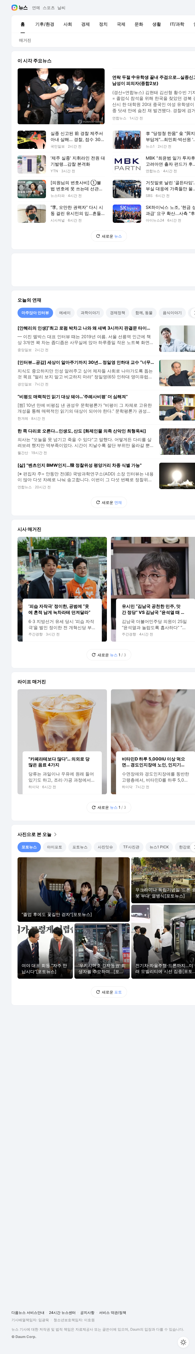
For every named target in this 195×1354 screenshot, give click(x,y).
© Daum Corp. (23, 1336)
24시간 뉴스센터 (62, 1312)
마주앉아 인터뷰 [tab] (35, 312)
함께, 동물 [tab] (144, 312)
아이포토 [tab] (54, 847)
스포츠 (49, 7)
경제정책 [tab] (117, 312)
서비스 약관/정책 (112, 1312)
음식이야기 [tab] (172, 312)
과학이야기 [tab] (90, 312)
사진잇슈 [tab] (105, 847)
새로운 (112, 236)
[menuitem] (22, 24)
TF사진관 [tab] (131, 847)
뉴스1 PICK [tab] (159, 847)
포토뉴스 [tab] (29, 847)
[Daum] (15, 7)
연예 (36, 7)
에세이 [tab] (65, 312)
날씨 (61, 7)
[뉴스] (23, 7)
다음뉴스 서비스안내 (27, 1312)
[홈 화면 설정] (183, 1342)
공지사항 (87, 1312)
